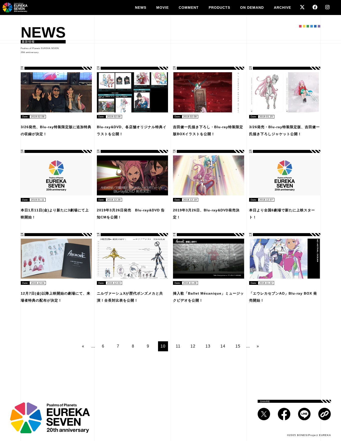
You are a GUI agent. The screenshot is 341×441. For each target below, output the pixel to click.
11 (178, 346)
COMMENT (189, 7)
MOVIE (162, 7)
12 (192, 346)
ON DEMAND (252, 7)
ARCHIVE (282, 7)
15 (237, 346)
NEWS (140, 7)
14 (222, 346)
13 (207, 346)
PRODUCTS (219, 7)
